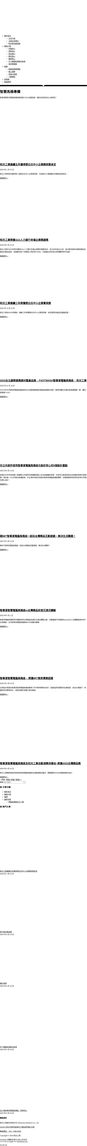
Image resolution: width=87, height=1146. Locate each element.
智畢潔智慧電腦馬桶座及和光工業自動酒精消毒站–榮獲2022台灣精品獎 (40, 763)
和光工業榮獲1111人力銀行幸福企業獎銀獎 (24, 239)
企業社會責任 (13, 41)
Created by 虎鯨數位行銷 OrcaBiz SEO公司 (13, 1139)
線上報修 (11, 72)
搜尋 (1, 782)
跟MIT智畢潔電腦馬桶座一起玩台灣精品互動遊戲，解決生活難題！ (38, 536)
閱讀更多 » (4, 178)
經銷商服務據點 (14, 69)
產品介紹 (7, 46)
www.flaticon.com (22, 1141)
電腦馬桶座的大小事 (16, 802)
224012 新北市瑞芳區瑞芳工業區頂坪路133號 (17, 1127)
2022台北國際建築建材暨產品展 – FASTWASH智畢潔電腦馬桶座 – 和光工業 (43, 380)
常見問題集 (12, 64)
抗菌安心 (11, 49)
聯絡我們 (7, 82)
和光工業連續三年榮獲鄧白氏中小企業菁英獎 (25, 303)
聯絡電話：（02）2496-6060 (10, 1131)
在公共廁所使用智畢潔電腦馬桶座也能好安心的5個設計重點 (34, 465)
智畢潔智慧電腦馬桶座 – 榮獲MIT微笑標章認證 (26, 678)
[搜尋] (25, 782)
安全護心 (11, 54)
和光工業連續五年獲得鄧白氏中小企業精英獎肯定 (28, 164)
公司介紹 (11, 38)
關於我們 (3, 983)
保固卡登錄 (12, 74)
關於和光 (7, 36)
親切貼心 (11, 56)
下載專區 (11, 77)
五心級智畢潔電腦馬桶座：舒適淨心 (13, 1111)
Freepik (11, 1141)
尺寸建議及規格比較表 (16, 61)
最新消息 (7, 799)
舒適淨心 (11, 51)
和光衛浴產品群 (14, 44)
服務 (6, 67)
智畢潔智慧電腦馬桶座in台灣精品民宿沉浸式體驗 (28, 610)
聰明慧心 (11, 59)
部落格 (6, 79)
